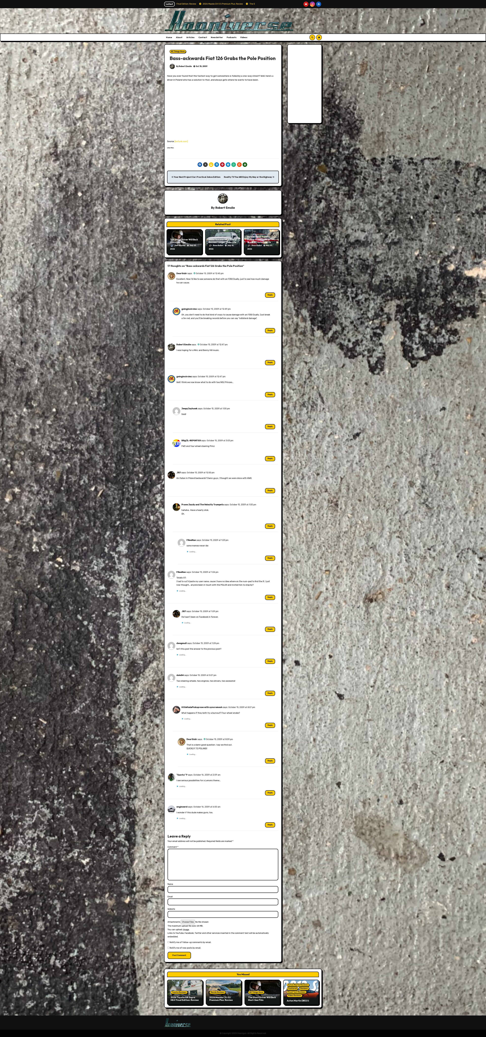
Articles (190, 37)
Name (170, 884)
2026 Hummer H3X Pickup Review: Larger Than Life (223, 241)
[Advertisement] (305, 84)
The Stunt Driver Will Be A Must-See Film (184, 241)
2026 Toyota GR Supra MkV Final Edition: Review (185, 999)
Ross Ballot (218, 245)
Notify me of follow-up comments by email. (190, 942)
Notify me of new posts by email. (185, 948)
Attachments (174, 922)
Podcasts (231, 37)
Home (169, 37)
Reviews (304, 988)
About (179, 37)
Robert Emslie (225, 208)
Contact (202, 37)
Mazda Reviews (218, 992)
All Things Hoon (178, 51)
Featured (292, 988)
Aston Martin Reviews (298, 985)
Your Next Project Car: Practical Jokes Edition (197, 177)
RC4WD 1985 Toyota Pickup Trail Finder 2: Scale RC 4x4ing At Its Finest (259, 240)
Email (170, 896)
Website (171, 909)
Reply (270, 295)
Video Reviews (294, 995)
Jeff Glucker (180, 245)
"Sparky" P (181, 775)
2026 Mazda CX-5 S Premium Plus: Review (221, 999)
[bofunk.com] (181, 141)
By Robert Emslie (184, 66)
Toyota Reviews (179, 992)
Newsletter (217, 37)
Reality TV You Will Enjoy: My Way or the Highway (248, 177)
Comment (173, 847)
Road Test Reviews (296, 992)
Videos (243, 37)
